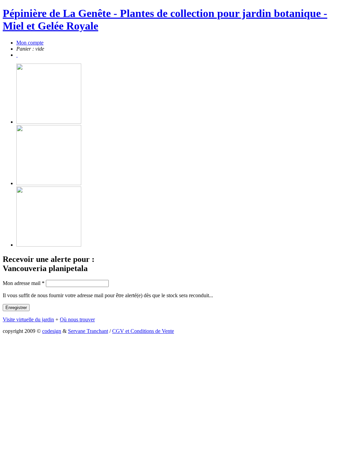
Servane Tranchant (88, 331)
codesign (51, 331)
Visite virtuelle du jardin (28, 319)
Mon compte (30, 43)
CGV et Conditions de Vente (143, 331)
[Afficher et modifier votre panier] (17, 55)
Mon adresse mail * (24, 283)
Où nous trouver (77, 319)
